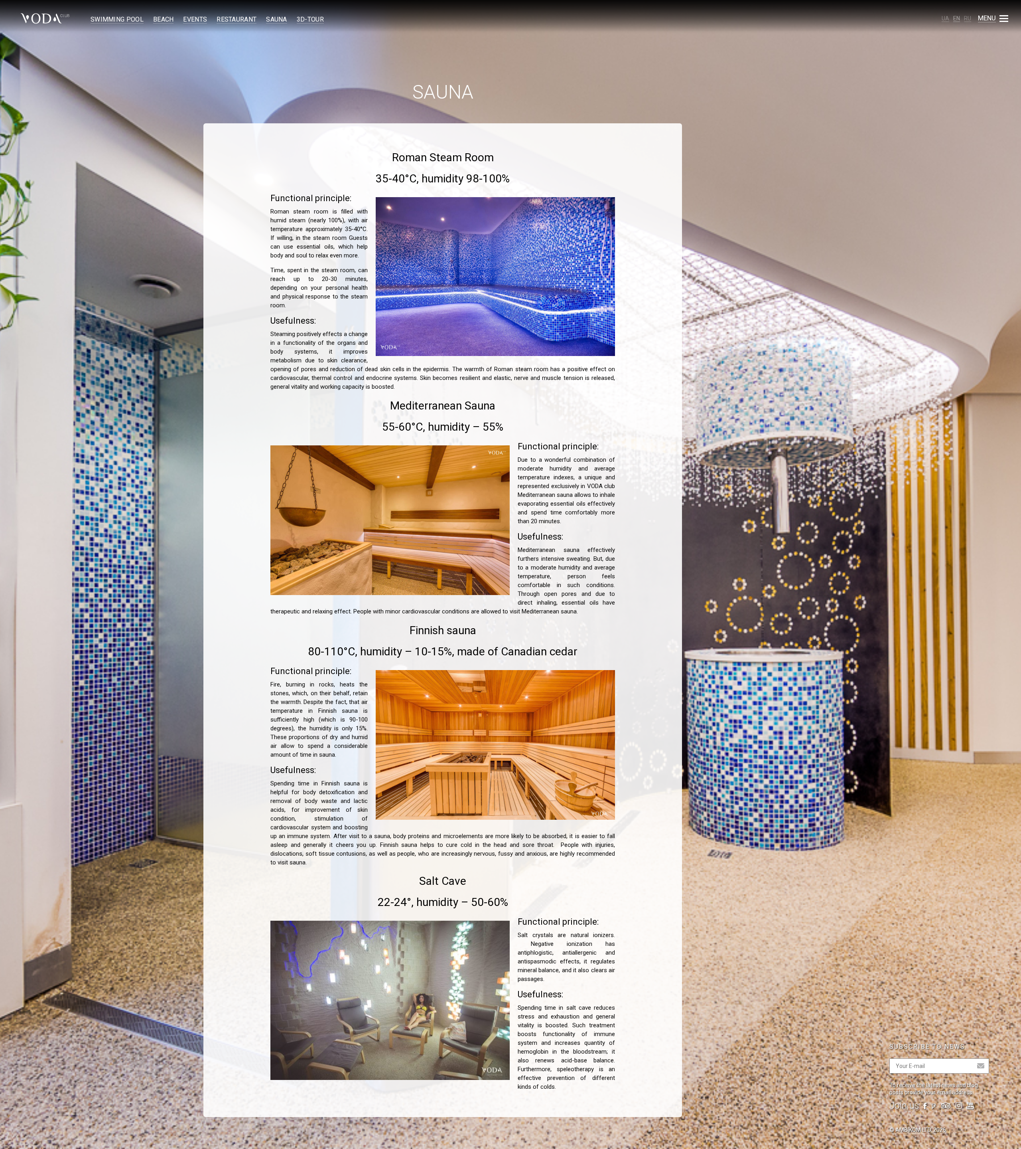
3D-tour (310, 19)
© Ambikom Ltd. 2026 (917, 1130)
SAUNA (276, 19)
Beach (163, 19)
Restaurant (236, 19)
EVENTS (195, 19)
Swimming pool (117, 19)
